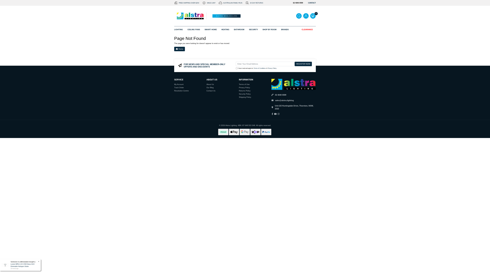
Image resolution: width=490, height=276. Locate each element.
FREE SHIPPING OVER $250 (189, 3)
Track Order (179, 88)
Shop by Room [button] (269, 29)
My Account (178, 84)
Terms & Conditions (260, 68)
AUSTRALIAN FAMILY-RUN (232, 3)
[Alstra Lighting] (190, 16)
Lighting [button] (178, 29)
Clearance (307, 29)
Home (180, 49)
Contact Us (210, 91)
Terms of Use (244, 84)
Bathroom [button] (239, 29)
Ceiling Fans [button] (193, 29)
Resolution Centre (181, 91)
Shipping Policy (245, 97)
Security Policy (245, 94)
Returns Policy (244, 91)
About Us (210, 84)
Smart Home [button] (211, 29)
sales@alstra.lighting (284, 100)
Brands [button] (285, 29)
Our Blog (210, 88)
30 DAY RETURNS (256, 3)
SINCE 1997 (211, 3)
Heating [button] (225, 29)
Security (253, 29)
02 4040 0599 (280, 95)
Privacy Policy (272, 68)
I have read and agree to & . (257, 68)
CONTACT (312, 3)
